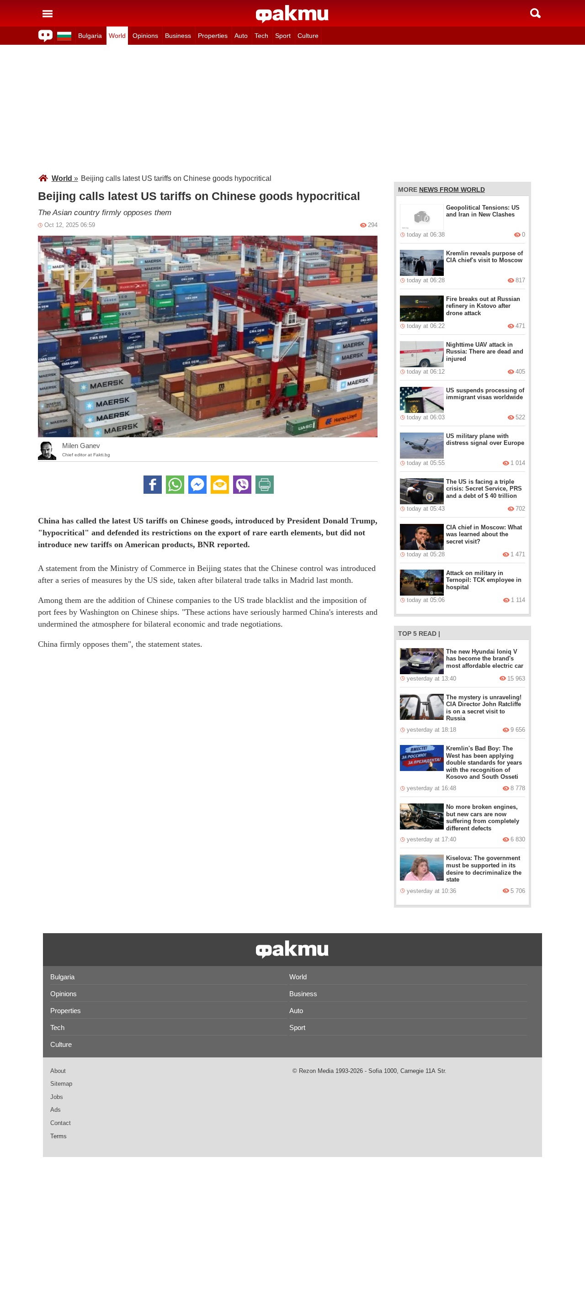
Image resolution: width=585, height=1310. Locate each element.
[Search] (535, 13)
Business (178, 35)
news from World (452, 189)
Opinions (145, 35)
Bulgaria (90, 35)
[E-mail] (220, 484)
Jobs (56, 1096)
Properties (213, 35)
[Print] (264, 484)
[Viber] (242, 484)
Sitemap (61, 1083)
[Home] (292, 14)
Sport (283, 35)
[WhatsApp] (175, 484)
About (58, 1070)
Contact (60, 1123)
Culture (308, 35)
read (427, 633)
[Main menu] (47, 13)
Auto (241, 35)
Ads (55, 1109)
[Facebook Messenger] (197, 484)
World (117, 35)
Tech (261, 35)
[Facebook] (153, 484)
